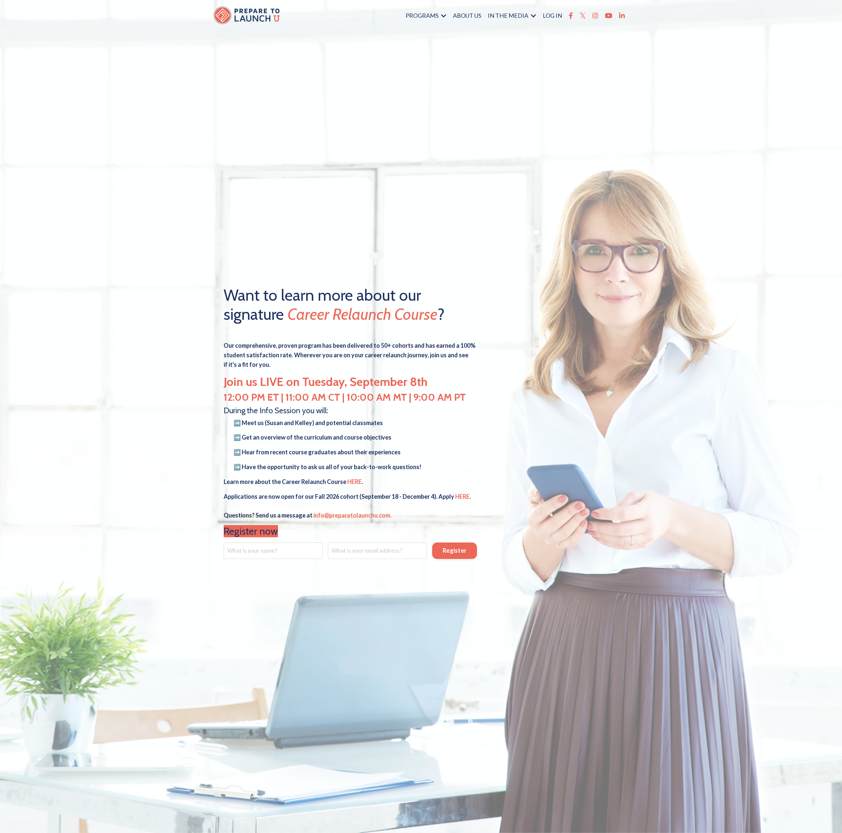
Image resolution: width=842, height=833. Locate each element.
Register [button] (454, 550)
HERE (354, 481)
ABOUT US (467, 15)
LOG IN (552, 15)
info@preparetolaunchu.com (351, 515)
